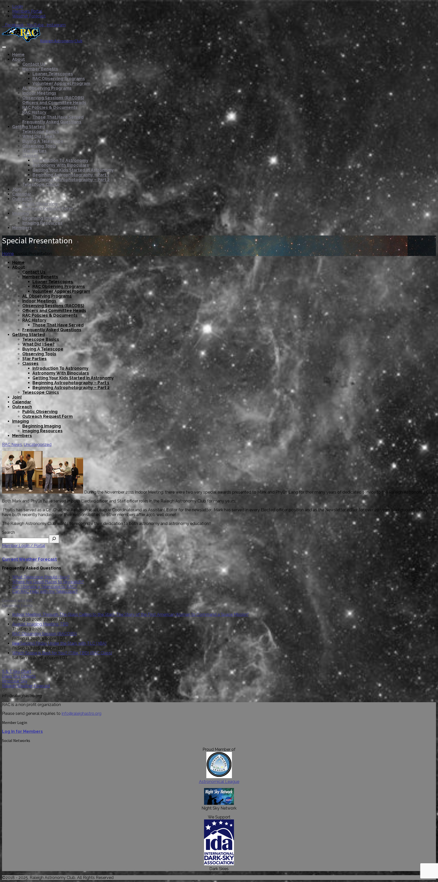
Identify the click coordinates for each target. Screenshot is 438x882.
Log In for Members (22, 731)
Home (18, 54)
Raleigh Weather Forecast (26, 685)
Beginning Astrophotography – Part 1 (70, 174)
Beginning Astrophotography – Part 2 (71, 179)
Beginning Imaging (41, 218)
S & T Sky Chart (16, 671)
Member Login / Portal (23, 545)
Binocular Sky (14, 681)
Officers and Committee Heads (54, 102)
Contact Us (33, 64)
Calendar (21, 194)
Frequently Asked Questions (51, 122)
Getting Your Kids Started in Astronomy (73, 170)
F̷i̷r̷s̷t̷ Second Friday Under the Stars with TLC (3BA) (59, 643)
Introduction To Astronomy (60, 160)
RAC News (12, 444)
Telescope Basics (40, 131)
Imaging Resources (42, 223)
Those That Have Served (58, 117)
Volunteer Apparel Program (61, 83)
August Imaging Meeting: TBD (40, 624)
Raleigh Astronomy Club (61, 40)
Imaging (20, 213)
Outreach (22, 199)
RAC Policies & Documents (50, 107)
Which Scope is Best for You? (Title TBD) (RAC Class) (62, 653)
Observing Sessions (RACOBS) (53, 97)
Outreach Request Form (47, 208)
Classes (30, 155)
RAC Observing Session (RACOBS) (44, 633)
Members (22, 227)
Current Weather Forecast (29, 559)
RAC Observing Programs (58, 78)
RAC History (34, 112)
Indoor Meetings (39, 93)
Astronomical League (219, 781)
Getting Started (28, 126)
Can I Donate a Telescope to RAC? (44, 586)
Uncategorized (37, 444)
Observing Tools (39, 146)
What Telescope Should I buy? (41, 577)
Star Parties (34, 150)
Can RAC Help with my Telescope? (45, 591)
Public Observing (40, 203)
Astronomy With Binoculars (60, 165)
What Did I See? (38, 136)
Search (8, 532)
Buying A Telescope (42, 141)
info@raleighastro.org (81, 713)
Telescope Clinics (40, 184)
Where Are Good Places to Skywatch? (48, 581)
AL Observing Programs (47, 88)
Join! (17, 189)
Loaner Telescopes (52, 73)
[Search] (54, 539)
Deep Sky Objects (19, 676)
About (18, 59)
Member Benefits (40, 69)
